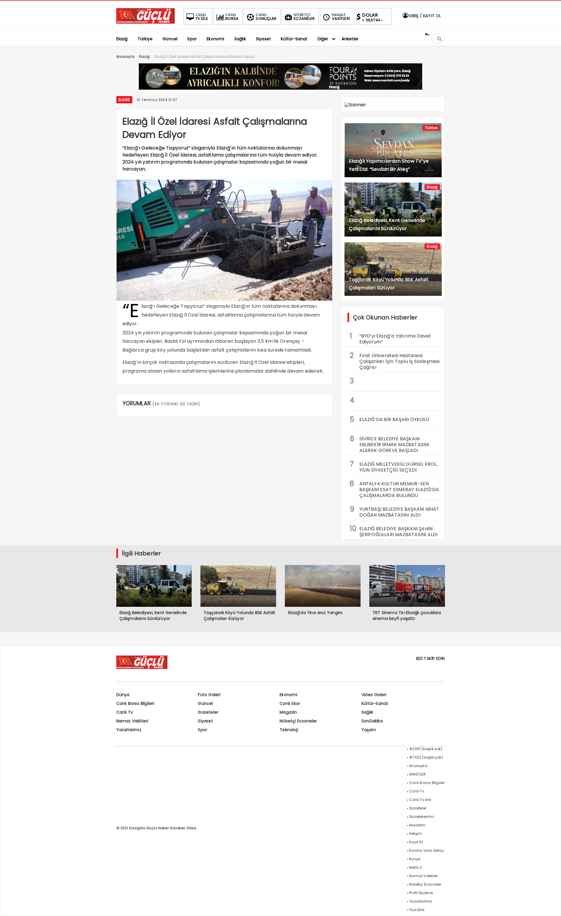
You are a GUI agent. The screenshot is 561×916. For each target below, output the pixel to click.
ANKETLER (417, 774)
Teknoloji (289, 730)
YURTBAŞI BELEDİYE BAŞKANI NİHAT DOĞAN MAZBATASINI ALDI (394, 511)
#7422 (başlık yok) (426, 757)
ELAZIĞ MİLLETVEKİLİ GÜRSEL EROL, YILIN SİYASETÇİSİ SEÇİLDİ (393, 466)
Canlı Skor (290, 703)
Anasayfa (418, 765)
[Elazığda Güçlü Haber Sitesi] (145, 22)
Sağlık (367, 712)
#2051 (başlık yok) (425, 748)
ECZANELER (304, 16)
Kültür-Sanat (374, 703)
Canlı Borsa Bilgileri (135, 703)
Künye (414, 858)
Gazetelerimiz (421, 816)
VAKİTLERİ (341, 16)
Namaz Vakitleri (132, 721)
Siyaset (205, 721)
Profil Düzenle (421, 892)
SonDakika (372, 721)
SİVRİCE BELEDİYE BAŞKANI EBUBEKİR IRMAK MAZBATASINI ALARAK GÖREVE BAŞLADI (389, 444)
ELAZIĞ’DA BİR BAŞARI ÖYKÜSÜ (389, 419)
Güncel (205, 703)
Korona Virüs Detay (426, 850)
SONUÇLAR (266, 16)
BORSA (231, 16)
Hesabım (417, 825)
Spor (202, 730)
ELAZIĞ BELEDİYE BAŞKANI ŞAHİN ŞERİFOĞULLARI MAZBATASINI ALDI (394, 531)
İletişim (415, 833)
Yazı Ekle (416, 909)
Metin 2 (415, 867)
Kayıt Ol (416, 841)
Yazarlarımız (128, 730)
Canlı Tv (124, 712)
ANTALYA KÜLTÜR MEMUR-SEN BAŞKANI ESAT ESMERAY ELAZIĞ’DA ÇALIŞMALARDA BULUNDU (394, 489)
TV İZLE (201, 16)
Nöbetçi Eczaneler (298, 721)
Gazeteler (208, 712)
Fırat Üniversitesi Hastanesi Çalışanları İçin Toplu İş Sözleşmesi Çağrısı (395, 361)
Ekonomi (288, 695)
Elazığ (124, 99)
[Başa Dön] (551, 906)
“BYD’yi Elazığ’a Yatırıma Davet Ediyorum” (390, 338)
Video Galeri (373, 695)
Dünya (123, 695)
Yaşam (368, 730)
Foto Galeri (209, 695)
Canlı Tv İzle (420, 799)
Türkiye (431, 127)
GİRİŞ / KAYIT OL (424, 16)
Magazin (288, 712)
